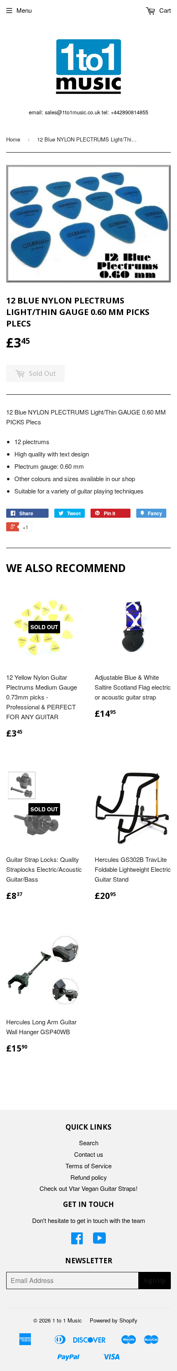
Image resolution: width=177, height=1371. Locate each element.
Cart (164, 10)
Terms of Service (88, 1165)
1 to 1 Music (67, 1320)
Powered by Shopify (113, 1320)
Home (13, 139)
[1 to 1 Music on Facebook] (77, 1240)
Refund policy (88, 1177)
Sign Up (154, 1280)
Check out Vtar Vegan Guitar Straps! (88, 1188)
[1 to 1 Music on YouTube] (99, 1240)
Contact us (88, 1154)
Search (88, 1142)
